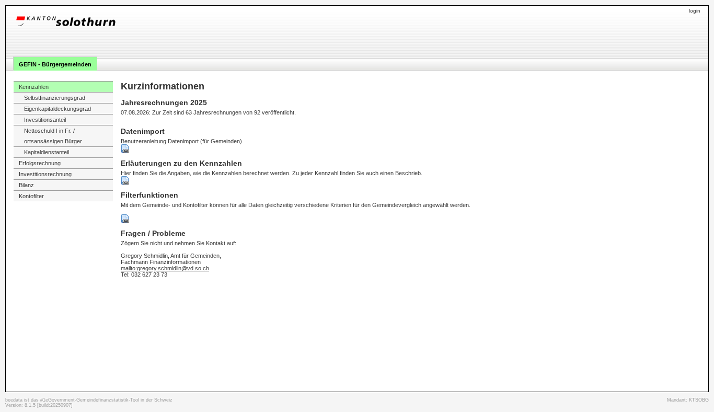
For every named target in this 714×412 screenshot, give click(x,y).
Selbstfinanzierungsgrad (54, 98)
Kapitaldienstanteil (46, 152)
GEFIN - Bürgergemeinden (55, 64)
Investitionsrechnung (45, 174)
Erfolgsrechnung (40, 163)
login (694, 11)
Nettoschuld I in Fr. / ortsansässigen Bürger (53, 136)
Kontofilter (31, 196)
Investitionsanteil (45, 120)
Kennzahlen (34, 87)
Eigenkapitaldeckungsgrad (57, 109)
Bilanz (26, 185)
